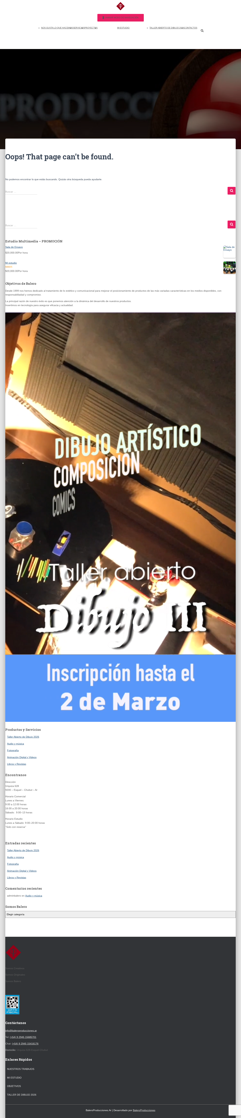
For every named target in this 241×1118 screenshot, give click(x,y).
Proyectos (91, 28)
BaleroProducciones (144, 1110)
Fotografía (13, 750)
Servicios (78, 28)
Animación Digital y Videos (22, 757)
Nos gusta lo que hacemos (57, 28)
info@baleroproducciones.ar (21, 1030)
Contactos (190, 28)
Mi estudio (123, 28)
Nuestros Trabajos (20, 1069)
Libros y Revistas (16, 764)
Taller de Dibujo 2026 (21, 1094)
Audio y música (15, 743)
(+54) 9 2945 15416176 (25, 1043)
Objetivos (14, 1086)
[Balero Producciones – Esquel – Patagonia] (120, 7)
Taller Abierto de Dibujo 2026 (166, 28)
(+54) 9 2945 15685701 (23, 1037)
